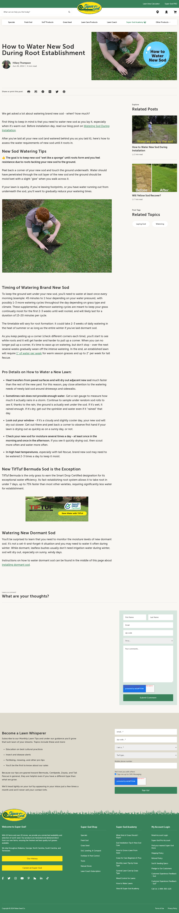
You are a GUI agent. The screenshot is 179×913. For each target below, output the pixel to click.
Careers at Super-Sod (32, 868)
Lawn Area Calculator (151, 4)
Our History (32, 859)
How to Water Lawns (124, 883)
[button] (28, 91)
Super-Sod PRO (171, 4)
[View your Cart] (175, 12)
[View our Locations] (157, 12)
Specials (84, 835)
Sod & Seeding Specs (159, 863)
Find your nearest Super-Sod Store (162, 847)
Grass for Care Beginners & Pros (128, 858)
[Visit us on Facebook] (3, 878)
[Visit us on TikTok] (47, 878)
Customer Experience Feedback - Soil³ (163, 882)
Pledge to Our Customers (161, 869)
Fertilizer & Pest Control (90, 856)
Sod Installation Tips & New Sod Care (128, 844)
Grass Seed (85, 846)
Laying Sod (141, 224)
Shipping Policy (157, 853)
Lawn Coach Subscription (90, 871)
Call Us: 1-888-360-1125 (161, 889)
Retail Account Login (159, 835)
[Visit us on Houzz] (35, 878)
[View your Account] (166, 12)
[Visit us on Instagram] (15, 878)
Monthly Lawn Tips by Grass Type (127, 864)
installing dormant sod (16, 564)
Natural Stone (86, 866)
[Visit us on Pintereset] (29, 878)
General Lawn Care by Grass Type (127, 872)
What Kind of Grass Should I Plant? (127, 836)
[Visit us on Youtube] (22, 878)
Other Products (162, 22)
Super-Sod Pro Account (160, 840)
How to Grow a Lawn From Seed (126, 852)
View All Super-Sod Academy (127, 889)
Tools (83, 861)
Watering (160, 224)
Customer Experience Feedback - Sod (163, 875)
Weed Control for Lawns (125, 878)
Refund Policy (156, 858)
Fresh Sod (84, 840)
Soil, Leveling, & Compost (91, 851)
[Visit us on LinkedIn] (41, 878)
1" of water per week (29, 353)
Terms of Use (159, 908)
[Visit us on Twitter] (9, 878)
